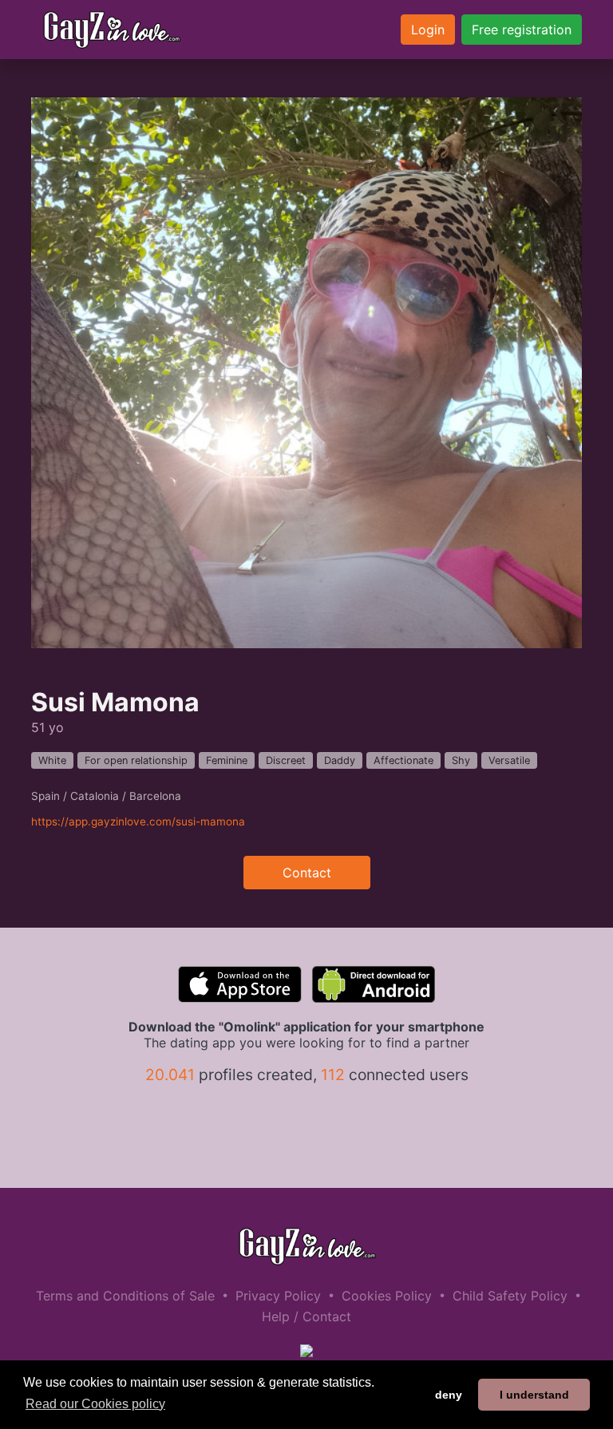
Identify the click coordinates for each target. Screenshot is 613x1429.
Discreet (286, 760)
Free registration (521, 30)
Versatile (509, 760)
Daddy (339, 760)
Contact (307, 873)
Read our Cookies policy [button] (95, 1404)
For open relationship (136, 760)
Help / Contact (306, 1316)
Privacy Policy (278, 1296)
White (52, 760)
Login (428, 30)
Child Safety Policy (510, 1296)
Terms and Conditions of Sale (125, 1296)
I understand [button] (534, 1394)
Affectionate (403, 760)
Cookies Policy (387, 1296)
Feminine (226, 760)
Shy (461, 760)
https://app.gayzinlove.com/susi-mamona (138, 821)
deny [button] (448, 1394)
